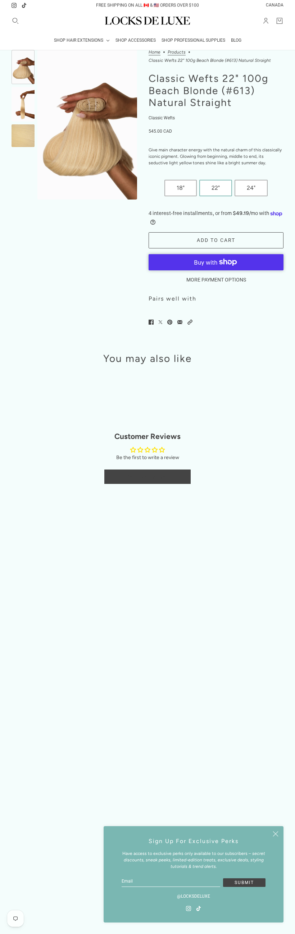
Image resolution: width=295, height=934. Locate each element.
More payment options (216, 280)
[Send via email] (180, 322)
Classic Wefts (162, 117)
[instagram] (14, 5)
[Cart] (279, 21)
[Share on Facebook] (151, 322)
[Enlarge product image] (87, 125)
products (177, 52)
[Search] (15, 21)
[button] (190, 322)
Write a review (147, 476)
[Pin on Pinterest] (170, 322)
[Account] (266, 21)
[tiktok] (24, 5)
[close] (275, 834)
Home (154, 52)
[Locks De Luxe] (147, 20)
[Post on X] (160, 322)
